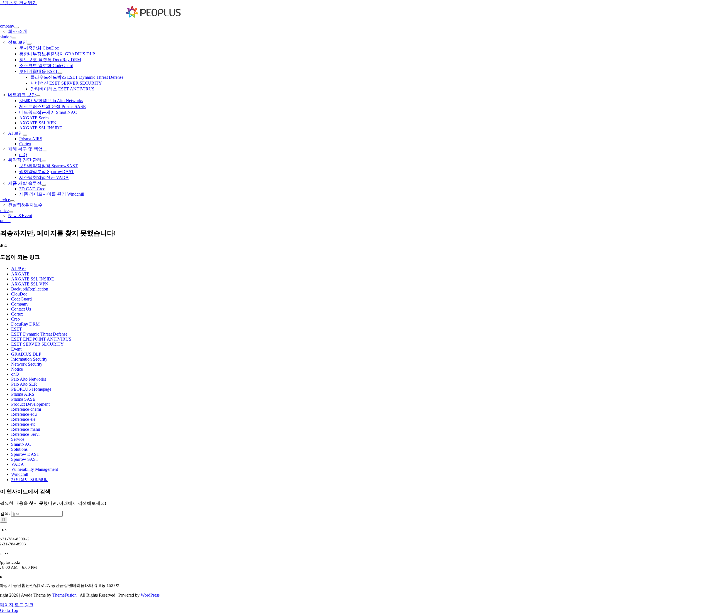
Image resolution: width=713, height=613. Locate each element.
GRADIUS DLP (26, 354)
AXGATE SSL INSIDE (32, 279)
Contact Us (21, 309)
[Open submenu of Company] (16, 27)
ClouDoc (19, 294)
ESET (16, 329)
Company (19, 304)
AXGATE (20, 274)
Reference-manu (25, 429)
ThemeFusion (64, 595)
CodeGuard (21, 299)
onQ (15, 374)
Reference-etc (23, 424)
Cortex (17, 314)
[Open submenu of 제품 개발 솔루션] (43, 185)
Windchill (19, 474)
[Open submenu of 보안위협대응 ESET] (60, 73)
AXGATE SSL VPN (29, 284)
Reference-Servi (25, 434)
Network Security (26, 364)
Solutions (19, 449)
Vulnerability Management (34, 469)
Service (17, 439)
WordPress (150, 595)
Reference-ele (23, 419)
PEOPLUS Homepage (31, 389)
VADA (17, 464)
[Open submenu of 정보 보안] (29, 44)
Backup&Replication (29, 289)
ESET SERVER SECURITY (37, 344)
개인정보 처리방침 (29, 479)
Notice (17, 369)
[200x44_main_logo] (154, 16)
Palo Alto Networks (28, 379)
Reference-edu (24, 414)
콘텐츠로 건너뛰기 (18, 2)
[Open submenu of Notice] (11, 212)
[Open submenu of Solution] (14, 38)
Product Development (30, 404)
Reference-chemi (26, 409)
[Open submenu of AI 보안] (25, 135)
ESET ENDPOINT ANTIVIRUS (41, 339)
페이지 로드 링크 (16, 604)
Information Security (29, 359)
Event (16, 349)
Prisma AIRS (22, 394)
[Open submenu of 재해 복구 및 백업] (45, 150)
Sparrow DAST (25, 454)
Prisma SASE (23, 399)
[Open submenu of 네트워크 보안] (38, 96)
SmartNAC (21, 444)
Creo (15, 319)
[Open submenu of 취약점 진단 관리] (43, 161)
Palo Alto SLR (24, 384)
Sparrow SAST (24, 459)
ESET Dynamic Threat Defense (39, 334)
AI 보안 (18, 268)
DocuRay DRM (25, 324)
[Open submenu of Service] (12, 201)
